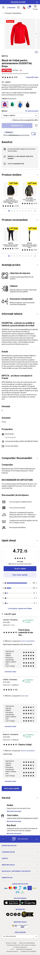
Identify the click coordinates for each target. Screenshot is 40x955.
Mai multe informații (14, 811)
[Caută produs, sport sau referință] (18, 7)
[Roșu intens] (5, 104)
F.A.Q (12, 949)
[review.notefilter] (36, 583)
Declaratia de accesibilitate (28, 951)
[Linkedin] (19, 915)
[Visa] (6, 888)
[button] (36, 33)
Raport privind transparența (24, 949)
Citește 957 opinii (26, 77)
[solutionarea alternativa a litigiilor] (20, 927)
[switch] (36, 125)
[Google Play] (28, 904)
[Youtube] (11, 915)
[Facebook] (7, 915)
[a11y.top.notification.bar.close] (37, 2)
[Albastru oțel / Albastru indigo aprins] (20, 104)
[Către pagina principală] (11, 7)
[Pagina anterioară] (5, 210)
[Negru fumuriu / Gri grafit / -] (27, 104)
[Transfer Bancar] (20, 889)
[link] (20, 568)
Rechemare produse (12, 951)
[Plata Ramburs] (17, 893)
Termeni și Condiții (10, 943)
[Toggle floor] (37, 174)
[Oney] (34, 888)
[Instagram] (15, 915)
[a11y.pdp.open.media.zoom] (20, 33)
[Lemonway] (22, 892)
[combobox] (20, 115)
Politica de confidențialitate (27, 943)
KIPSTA (5, 56)
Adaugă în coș (17, 126)
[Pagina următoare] (35, 210)
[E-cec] (30, 889)
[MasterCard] (10, 888)
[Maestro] (15, 888)
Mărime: (4, 111)
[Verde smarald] (12, 104)
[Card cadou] (25, 888)
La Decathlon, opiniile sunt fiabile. (20, 608)
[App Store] (12, 904)
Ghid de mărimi (33, 111)
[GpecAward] (27, 916)
